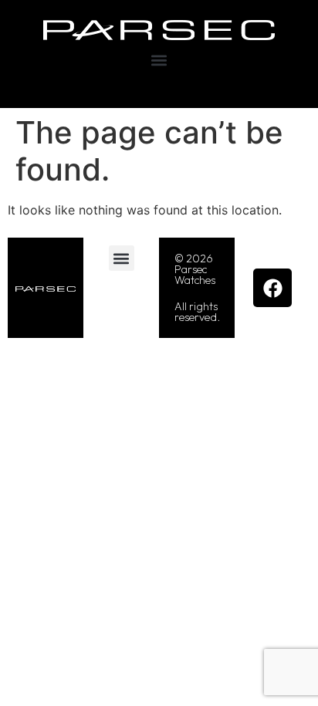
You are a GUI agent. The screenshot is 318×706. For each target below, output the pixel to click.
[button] (159, 60)
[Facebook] (272, 288)
